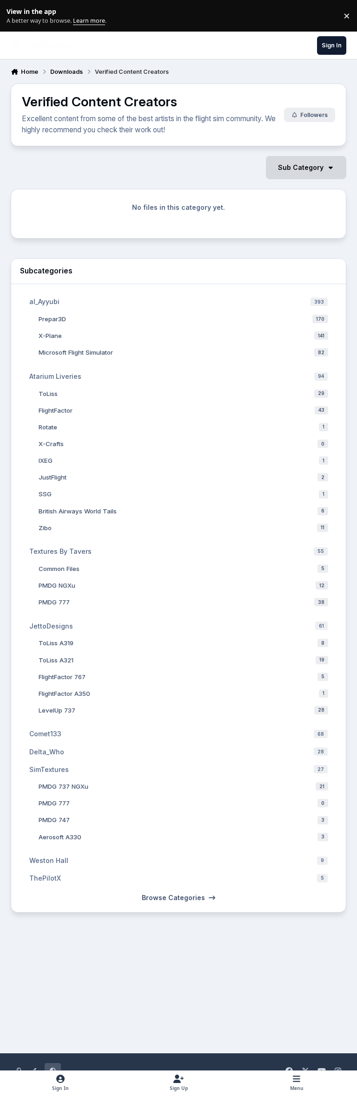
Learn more (18, 16)
